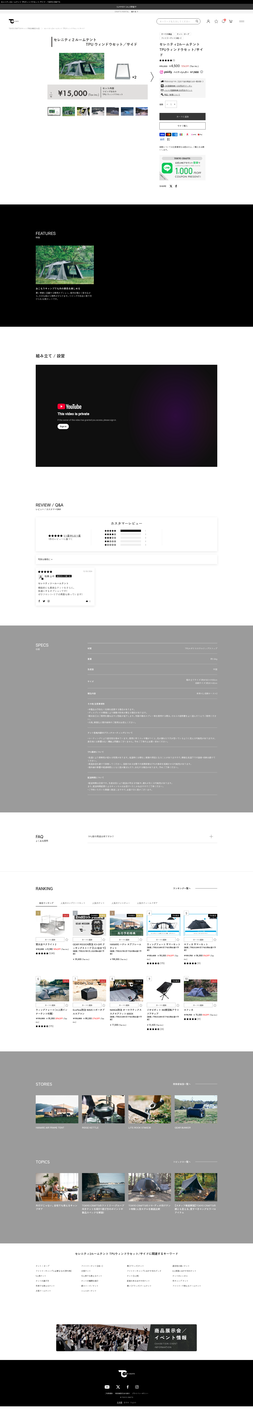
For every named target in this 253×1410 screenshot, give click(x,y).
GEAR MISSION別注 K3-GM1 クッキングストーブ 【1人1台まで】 (89, 946)
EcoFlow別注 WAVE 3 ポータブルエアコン (89, 1011)
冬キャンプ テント (180, 1280)
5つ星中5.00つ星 (72, 535)
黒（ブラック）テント (135, 1265)
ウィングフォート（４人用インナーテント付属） (51, 1011)
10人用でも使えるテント (91, 1275)
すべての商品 (166, 34)
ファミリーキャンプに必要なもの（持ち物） (54, 1270)
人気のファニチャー (121, 902)
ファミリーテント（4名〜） (171, 38)
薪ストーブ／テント (89, 1285)
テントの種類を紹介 (89, 1280)
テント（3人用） (133, 1275)
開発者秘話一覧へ (182, 1083)
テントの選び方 (42, 1280)
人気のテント (98, 902)
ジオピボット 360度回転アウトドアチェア (163, 1011)
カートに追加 (50, 939)
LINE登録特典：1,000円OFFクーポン (178, 86)
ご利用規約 (109, 1393)
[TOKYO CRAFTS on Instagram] (137, 1386)
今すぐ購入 (182, 125)
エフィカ (188, 1009)
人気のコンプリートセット (73, 902)
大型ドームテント (43, 1290)
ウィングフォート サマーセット (163, 944)
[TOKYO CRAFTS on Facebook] (128, 1386)
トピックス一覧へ (182, 1161)
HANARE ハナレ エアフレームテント (125, 946)
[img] (45, 571)
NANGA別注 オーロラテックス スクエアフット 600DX (126, 1011)
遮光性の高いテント (181, 1265)
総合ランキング (46, 902)
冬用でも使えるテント (45, 1285)
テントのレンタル (180, 1275)
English (133, 1402)
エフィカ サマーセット (196, 944)
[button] (166, 60)
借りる (133, 11)
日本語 (119, 1402)
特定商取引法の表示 (122, 1393)
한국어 (126, 1402)
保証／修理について (172, 94)
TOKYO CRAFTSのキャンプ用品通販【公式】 (24, 28)
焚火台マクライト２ (46, 944)
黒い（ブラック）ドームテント (139, 1285)
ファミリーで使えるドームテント (186, 1285)
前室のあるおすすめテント (138, 1280)
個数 (161, 104)
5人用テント (41, 1275)
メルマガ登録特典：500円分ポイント (178, 90)
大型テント (86, 1270)
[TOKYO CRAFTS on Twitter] (118, 1386)
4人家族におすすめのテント (184, 1270)
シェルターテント (88, 1290)
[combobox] (178, 21)
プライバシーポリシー (140, 1393)
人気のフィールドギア (147, 902)
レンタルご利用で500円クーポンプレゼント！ (126, 6)
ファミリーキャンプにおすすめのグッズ (144, 1270)
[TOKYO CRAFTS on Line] (146, 1386)
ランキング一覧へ (182, 888)
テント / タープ (183, 34)
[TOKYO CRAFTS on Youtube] (107, 1386)
